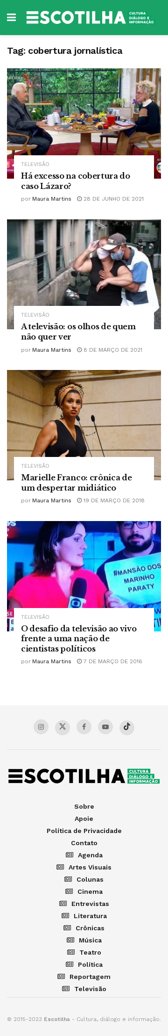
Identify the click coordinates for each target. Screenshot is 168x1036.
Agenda (90, 855)
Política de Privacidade (84, 830)
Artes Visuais (90, 867)
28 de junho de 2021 (113, 199)
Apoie (84, 818)
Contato (84, 843)
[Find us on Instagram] (41, 726)
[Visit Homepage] (90, 17)
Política (90, 964)
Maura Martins (51, 199)
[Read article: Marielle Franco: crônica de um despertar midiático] (84, 425)
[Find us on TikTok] (126, 727)
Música (90, 940)
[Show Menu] (11, 17)
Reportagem (90, 976)
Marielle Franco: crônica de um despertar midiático (76, 483)
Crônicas (90, 928)
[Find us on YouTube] (105, 726)
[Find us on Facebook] (84, 726)
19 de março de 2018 (113, 500)
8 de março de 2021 (112, 350)
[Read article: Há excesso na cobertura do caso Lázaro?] (84, 123)
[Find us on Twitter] (62, 727)
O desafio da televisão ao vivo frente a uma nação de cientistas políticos (78, 638)
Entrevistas (90, 903)
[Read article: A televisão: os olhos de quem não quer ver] (84, 274)
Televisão (35, 164)
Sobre (84, 806)
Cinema (90, 891)
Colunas (90, 879)
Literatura (90, 916)
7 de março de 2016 (112, 661)
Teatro (90, 952)
